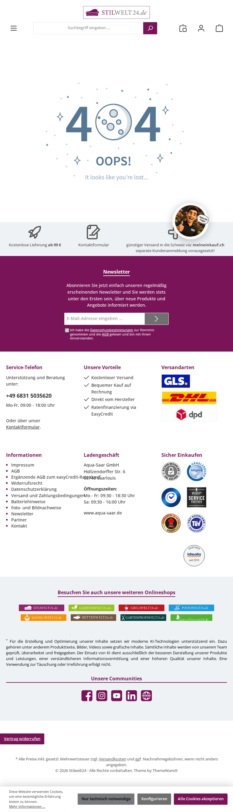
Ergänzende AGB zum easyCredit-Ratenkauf (55, 477)
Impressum (22, 465)
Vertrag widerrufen (22, 738)
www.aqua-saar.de (103, 513)
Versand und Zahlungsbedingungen (48, 495)
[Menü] (13, 28)
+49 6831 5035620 (29, 395)
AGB (105, 334)
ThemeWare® (165, 770)
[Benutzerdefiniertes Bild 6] (196, 523)
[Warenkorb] (219, 28)
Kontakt (19, 526)
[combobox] (88, 28)
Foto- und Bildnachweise (36, 507)
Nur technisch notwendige (106, 798)
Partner (19, 520)
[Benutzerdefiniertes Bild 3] (171, 497)
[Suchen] (150, 28)
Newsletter (22, 514)
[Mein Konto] (201, 28)
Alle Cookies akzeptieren (201, 798)
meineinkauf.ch (209, 245)
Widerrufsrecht (26, 483)
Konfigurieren (154, 798)
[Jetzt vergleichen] (183, 28)
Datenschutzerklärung (34, 489)
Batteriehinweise (28, 501)
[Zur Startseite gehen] (116, 12)
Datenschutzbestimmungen (111, 330)
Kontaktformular (93, 245)
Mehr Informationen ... (27, 806)
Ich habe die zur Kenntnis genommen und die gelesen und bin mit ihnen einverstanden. (112, 334)
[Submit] (156, 319)
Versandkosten (112, 759)
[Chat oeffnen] (190, 221)
